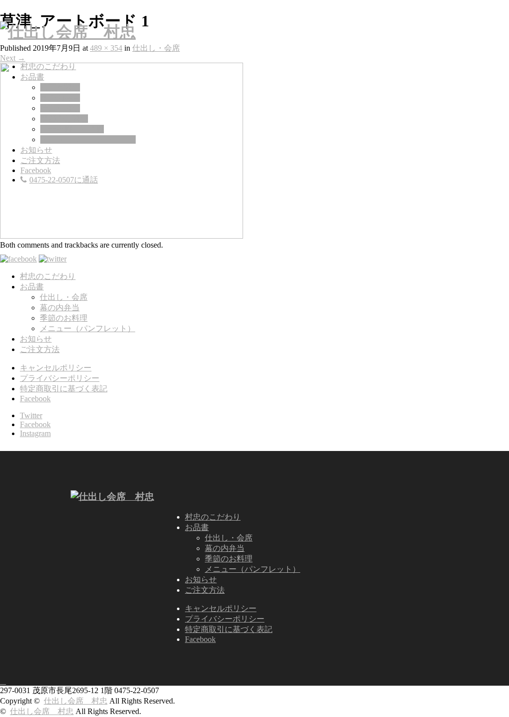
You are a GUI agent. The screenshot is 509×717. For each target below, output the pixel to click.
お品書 (32, 77)
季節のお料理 (64, 118)
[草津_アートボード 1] (121, 236)
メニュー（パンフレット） (88, 139)
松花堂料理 (60, 87)
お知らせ (36, 150)
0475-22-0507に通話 (63, 180)
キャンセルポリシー (55, 367)
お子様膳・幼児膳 (72, 129)
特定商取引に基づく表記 (63, 388)
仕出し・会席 (156, 48)
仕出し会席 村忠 (75, 701)
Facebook (35, 170)
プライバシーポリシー (59, 378)
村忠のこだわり (48, 66)
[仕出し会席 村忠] (68, 32)
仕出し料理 (60, 108)
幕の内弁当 (60, 97)
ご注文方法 (40, 160)
